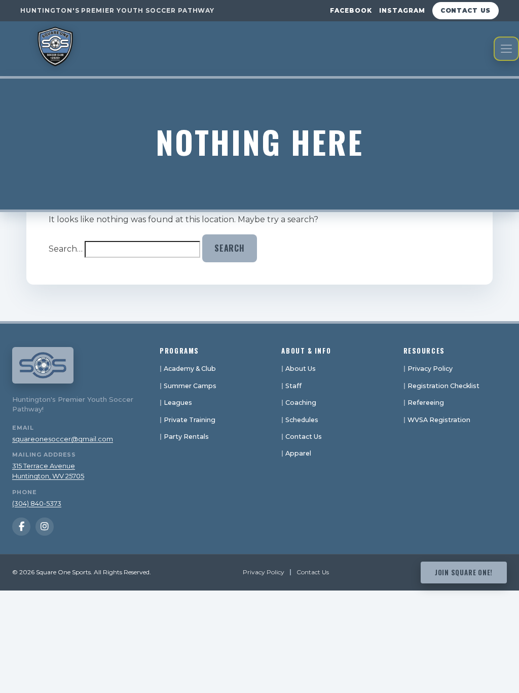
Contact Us (465, 10)
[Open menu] (506, 49)
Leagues (178, 402)
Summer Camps (190, 386)
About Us (300, 368)
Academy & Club (190, 368)
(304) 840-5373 (36, 503)
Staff (293, 386)
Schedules (301, 420)
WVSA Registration (438, 420)
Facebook (351, 10)
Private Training (189, 420)
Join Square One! (464, 572)
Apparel (298, 453)
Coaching (300, 402)
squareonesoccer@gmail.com (62, 439)
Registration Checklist (443, 386)
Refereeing (425, 402)
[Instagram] (44, 526)
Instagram (402, 10)
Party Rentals (186, 436)
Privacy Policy (430, 368)
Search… (66, 249)
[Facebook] (21, 526)
